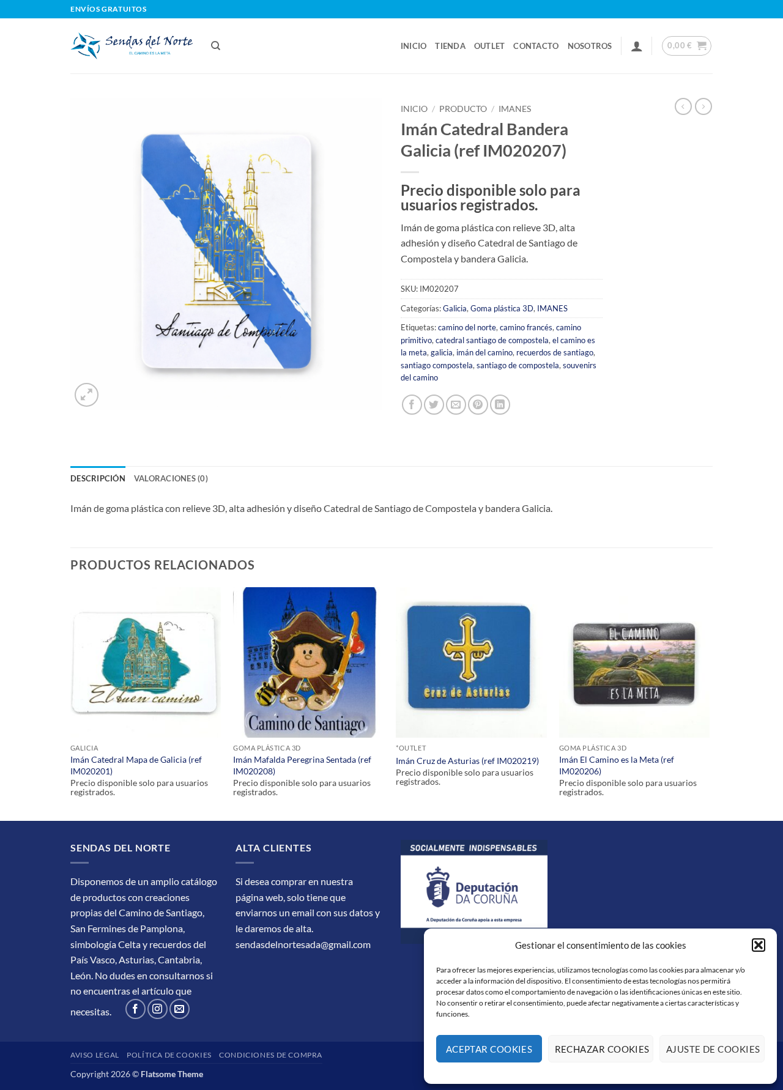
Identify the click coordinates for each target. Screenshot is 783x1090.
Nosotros (590, 46)
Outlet (489, 46)
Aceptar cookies (489, 1049)
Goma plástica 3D (501, 308)
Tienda (450, 46)
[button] (758, 945)
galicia (442, 352)
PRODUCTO (463, 109)
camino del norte (467, 327)
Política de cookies (169, 1054)
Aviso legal (94, 1054)
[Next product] (683, 106)
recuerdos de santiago (554, 352)
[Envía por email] (456, 405)
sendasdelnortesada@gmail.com (303, 944)
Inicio (414, 46)
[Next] (709, 703)
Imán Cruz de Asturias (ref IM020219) (467, 760)
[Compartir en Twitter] (434, 405)
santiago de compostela (518, 365)
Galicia (455, 308)
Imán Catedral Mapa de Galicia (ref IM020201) (136, 765)
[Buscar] (215, 45)
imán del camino (484, 352)
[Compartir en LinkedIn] (500, 405)
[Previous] (71, 703)
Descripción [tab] (97, 478)
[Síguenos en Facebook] (135, 1009)
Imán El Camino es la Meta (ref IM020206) (616, 765)
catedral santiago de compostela (492, 340)
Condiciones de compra (270, 1054)
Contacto (535, 46)
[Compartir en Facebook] (412, 405)
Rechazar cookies (602, 1049)
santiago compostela (437, 365)
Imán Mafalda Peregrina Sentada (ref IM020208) (302, 765)
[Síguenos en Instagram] (157, 1009)
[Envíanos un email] (179, 1009)
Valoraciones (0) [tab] (171, 478)
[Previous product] (703, 106)
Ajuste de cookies (713, 1049)
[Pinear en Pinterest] (478, 405)
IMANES (515, 109)
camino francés (526, 327)
